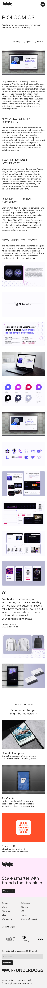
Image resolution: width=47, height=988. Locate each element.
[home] (7, 4)
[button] (42, 4)
